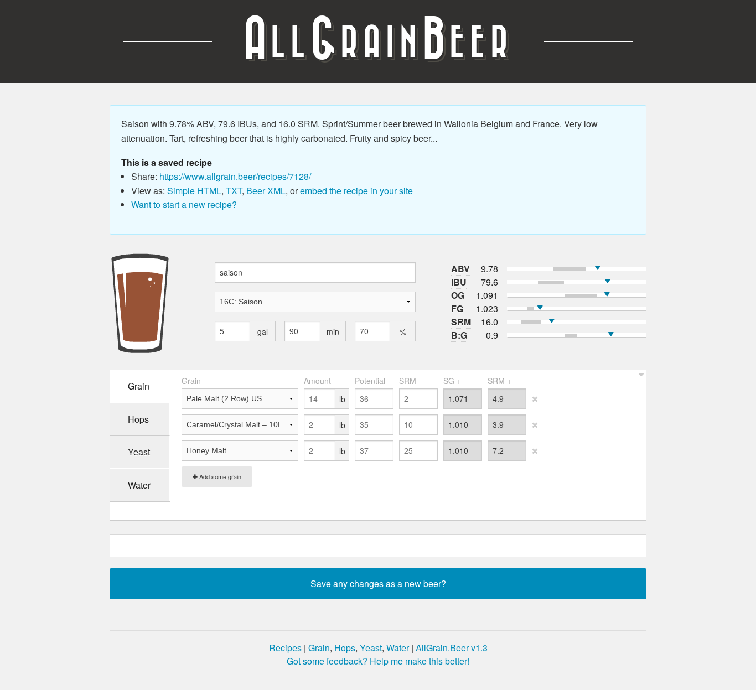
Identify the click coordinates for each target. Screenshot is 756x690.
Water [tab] (139, 485)
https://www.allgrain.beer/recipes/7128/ (235, 176)
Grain (319, 647)
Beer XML (266, 190)
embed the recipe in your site (356, 190)
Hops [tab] (138, 419)
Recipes (285, 647)
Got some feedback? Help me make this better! (378, 661)
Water (397, 647)
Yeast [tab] (139, 451)
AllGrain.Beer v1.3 (452, 647)
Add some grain (219, 476)
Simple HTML (194, 190)
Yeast (371, 647)
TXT (234, 190)
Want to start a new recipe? (184, 204)
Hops (344, 647)
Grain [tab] (138, 386)
